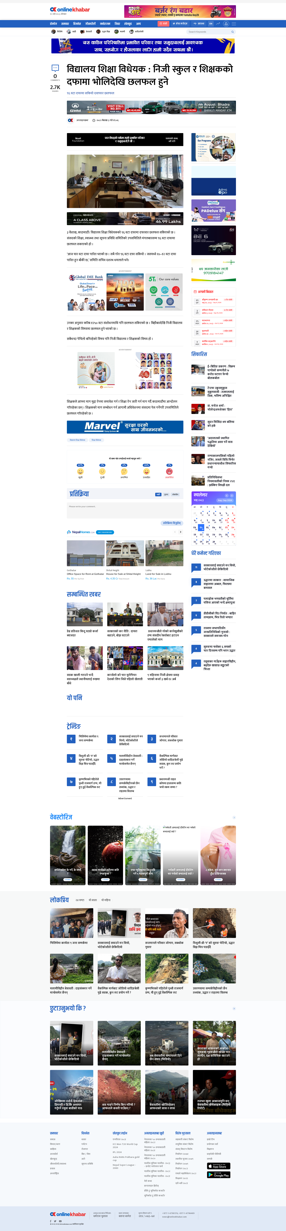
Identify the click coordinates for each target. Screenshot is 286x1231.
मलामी (122, 31)
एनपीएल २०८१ (119, 1139)
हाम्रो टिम (210, 1139)
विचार (117, 24)
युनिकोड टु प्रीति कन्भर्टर (154, 1195)
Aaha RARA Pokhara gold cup (126, 1159)
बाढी (74, 31)
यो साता (93, 900)
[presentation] (174, 532)
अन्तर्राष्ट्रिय (54, 1173)
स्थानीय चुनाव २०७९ (184, 1159)
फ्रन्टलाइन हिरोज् (151, 1186)
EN (210, 24)
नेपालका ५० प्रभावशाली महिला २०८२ (154, 1141)
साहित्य (53, 1149)
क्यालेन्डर (200, 495)
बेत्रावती (89, 31)
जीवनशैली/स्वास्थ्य (58, 1164)
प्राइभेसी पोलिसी (214, 1154)
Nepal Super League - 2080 (124, 1167)
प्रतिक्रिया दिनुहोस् (172, 523)
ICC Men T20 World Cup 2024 (125, 1146)
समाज (52, 1139)
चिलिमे (59, 31)
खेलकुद (128, 24)
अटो (83, 1159)
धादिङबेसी (139, 31)
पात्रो (165, 24)
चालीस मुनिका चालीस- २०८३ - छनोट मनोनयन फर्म (157, 1165)
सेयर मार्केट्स (181, 24)
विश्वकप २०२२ (181, 1178)
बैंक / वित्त (85, 1154)
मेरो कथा (148, 1181)
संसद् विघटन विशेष (183, 1149)
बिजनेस (77, 24)
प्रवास (52, 1168)
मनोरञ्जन (105, 24)
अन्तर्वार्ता (54, 1154)
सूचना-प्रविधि (87, 1164)
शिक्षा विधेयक (96, 440)
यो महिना (105, 900)
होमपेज (53, 24)
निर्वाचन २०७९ (181, 1164)
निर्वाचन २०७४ (181, 1154)
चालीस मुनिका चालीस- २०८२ (157, 1171)
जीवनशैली (90, 24)
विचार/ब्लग (55, 1144)
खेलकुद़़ (53, 1159)
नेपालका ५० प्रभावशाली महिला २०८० (154, 1157)
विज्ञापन (210, 1149)
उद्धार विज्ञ (106, 31)
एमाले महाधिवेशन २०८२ (185, 1173)
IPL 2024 (117, 1152)
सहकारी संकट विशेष (184, 1139)
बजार (83, 1139)
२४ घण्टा (80, 900)
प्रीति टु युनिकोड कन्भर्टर (154, 1190)
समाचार (65, 24)
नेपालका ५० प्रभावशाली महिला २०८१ (154, 1149)
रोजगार (84, 1149)
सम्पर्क (209, 1159)
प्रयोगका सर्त (212, 1144)
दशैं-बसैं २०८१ (181, 1183)
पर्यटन (84, 1144)
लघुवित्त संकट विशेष (184, 1144)
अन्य (138, 24)
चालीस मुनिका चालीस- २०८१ (157, 1176)
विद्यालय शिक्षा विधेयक (77, 440)
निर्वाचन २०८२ (181, 1168)
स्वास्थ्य (201, 24)
